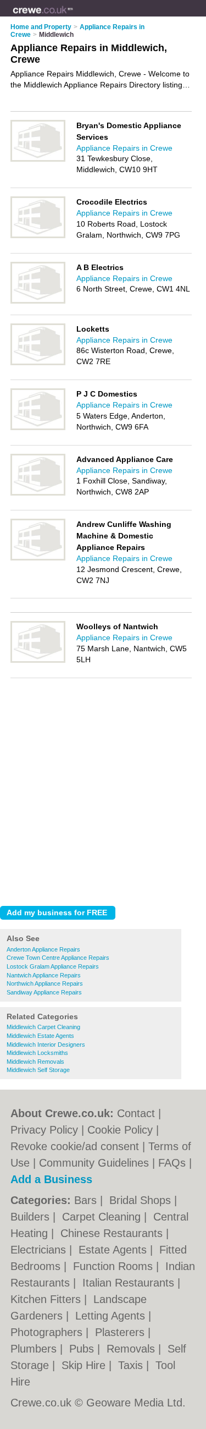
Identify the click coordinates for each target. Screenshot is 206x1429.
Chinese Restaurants (113, 1233)
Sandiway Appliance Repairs (44, 992)
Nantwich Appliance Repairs (44, 975)
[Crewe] (73, 17)
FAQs (172, 1163)
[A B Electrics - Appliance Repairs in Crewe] (37, 301)
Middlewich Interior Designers (46, 1044)
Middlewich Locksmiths (37, 1052)
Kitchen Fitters (47, 1299)
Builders (31, 1217)
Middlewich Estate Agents (40, 1035)
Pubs (83, 1349)
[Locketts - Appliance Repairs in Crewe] (37, 363)
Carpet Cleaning (103, 1217)
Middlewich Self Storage (38, 1070)
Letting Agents (111, 1316)
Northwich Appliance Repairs (45, 983)
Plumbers (35, 1349)
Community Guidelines (94, 1163)
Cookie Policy (120, 1130)
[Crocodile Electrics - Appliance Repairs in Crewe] (37, 236)
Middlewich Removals (35, 1061)
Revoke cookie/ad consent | (79, 1146)
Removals (132, 1349)
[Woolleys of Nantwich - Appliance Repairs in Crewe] (37, 660)
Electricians (39, 1250)
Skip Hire (85, 1365)
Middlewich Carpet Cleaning (43, 1027)
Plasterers (121, 1332)
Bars (87, 1200)
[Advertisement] (103, 789)
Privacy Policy (44, 1130)
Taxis (132, 1365)
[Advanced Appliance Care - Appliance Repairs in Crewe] (37, 493)
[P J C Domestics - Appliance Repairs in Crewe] (37, 428)
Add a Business (51, 1179)
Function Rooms (114, 1266)
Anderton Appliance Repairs (43, 949)
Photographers (48, 1332)
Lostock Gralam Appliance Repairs (53, 966)
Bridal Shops (141, 1200)
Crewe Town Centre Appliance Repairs (58, 957)
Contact (136, 1113)
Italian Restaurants (129, 1283)
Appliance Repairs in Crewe (124, 148)
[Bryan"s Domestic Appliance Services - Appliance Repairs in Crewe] (37, 159)
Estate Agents (114, 1250)
